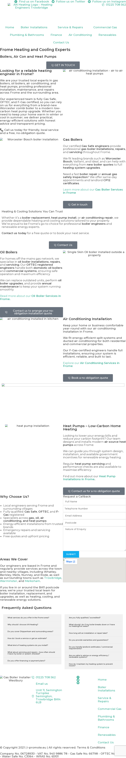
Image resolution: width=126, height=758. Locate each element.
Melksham (32, 581)
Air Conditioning (80, 34)
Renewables (107, 34)
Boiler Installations (34, 27)
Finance (56, 34)
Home (9, 27)
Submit (71, 554)
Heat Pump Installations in (89, 478)
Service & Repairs (70, 27)
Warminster (8, 581)
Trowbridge (52, 577)
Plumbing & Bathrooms (27, 34)
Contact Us (61, 42)
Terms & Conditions (91, 747)
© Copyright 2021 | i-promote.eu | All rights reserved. (38, 747)
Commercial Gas (105, 27)
